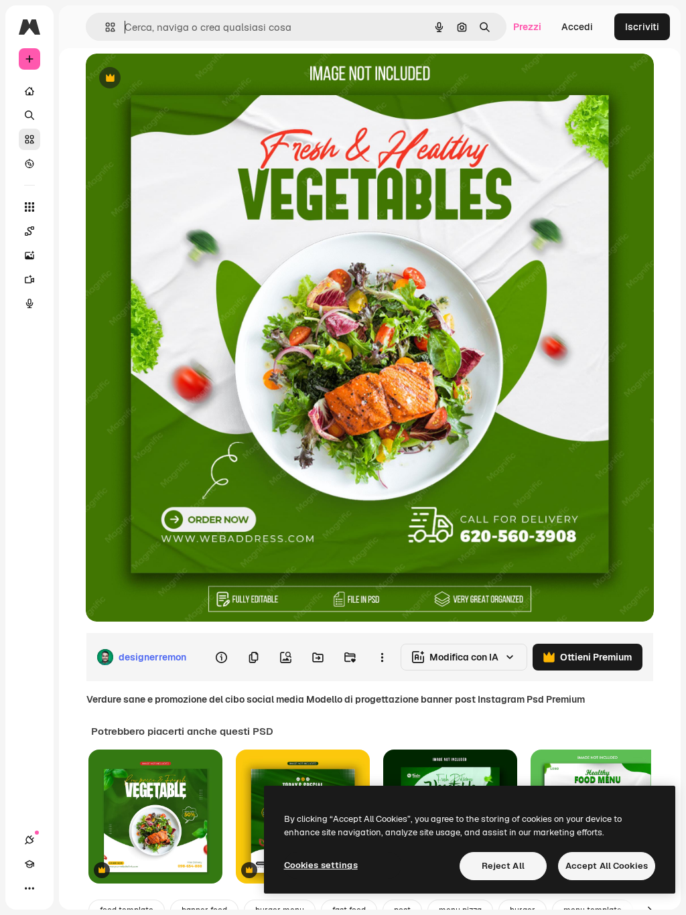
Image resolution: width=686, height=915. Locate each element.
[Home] (29, 91)
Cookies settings (321, 865)
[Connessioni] (29, 840)
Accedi (577, 27)
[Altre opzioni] (381, 657)
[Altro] (29, 888)
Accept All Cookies (606, 865)
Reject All (503, 865)
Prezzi (527, 27)
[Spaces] (29, 231)
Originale (174, 78)
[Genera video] (29, 279)
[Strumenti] (29, 207)
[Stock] (29, 139)
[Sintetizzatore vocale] (29, 303)
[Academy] (29, 864)
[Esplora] (29, 163)
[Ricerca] (29, 115)
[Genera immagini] (29, 255)
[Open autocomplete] (104, 27)
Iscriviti (642, 27)
